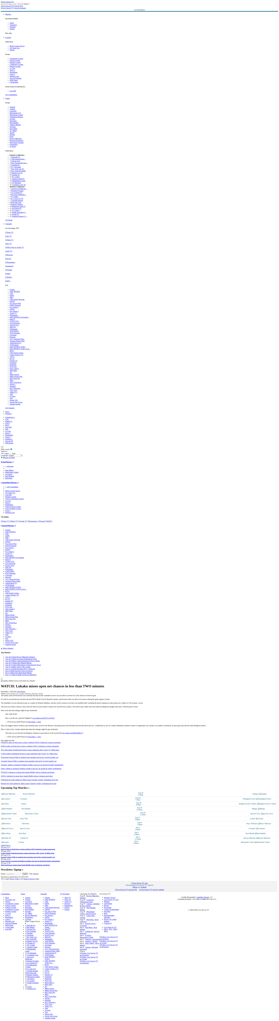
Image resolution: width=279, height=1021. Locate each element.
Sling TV (67, 898)
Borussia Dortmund (16, 141)
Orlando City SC (17, 173)
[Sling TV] (14, 521)
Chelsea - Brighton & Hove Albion (90, 905)
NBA (106, 929)
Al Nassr (13, 146)
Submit (25, 874)
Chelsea (12, 109)
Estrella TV (14, 361)
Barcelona (13, 121)
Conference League (16, 64)
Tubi (11, 394)
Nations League (15, 62)
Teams (7, 98)
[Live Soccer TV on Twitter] (90, 959)
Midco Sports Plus (16, 376)
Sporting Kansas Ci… (19, 216)
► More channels (7, 648)
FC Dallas (14, 197)
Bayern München (16, 139)
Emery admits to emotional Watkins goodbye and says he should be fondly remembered (30, 861)
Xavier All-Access (16, 402)
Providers (107, 911)
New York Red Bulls (18, 171)
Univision (13, 335)
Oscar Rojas (21, 691)
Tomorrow (13, 25)
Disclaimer (107, 907)
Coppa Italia (14, 82)
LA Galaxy (16, 210)
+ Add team (9, 466)
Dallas (28, 967)
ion (11, 373)
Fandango (13, 363)
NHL (115, 929)
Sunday (12, 29)
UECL (7, 423)
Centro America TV (16, 355)
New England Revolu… (19, 163)
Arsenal (12, 107)
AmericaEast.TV (15, 343)
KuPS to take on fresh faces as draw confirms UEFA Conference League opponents (28, 849)
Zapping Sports (15, 404)
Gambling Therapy (202, 897)
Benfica (12, 135)
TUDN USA (14, 321)
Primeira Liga (14, 76)
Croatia (21, 693)
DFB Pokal (14, 80)
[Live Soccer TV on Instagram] (90, 963)
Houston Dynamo (17, 191)
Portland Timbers (17, 204)
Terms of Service (29, 879)
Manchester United (16, 115)
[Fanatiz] (41, 521)
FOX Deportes (15, 333)
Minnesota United (33, 977)
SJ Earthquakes (31, 965)
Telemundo (13, 329)
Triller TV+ (14, 392)
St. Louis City (31, 969)
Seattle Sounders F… (19, 212)
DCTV (12, 359)
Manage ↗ (10, 462)
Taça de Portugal (15, 78)
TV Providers (65, 894)
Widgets (107, 902)
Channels (8, 224)
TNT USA (13, 390)
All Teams (8, 220)
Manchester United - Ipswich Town (88, 913)
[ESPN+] (49, 521)
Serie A (12, 70)
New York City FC (17, 169)
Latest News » (6, 845)
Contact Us (108, 923)
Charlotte (29, 933)
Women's (8, 414)
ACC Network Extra (17, 339)
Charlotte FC (15, 165)
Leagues (8, 37)
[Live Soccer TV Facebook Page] (90, 955)
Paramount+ (14, 315)
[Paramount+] (33, 521)
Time (13, 453)
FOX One (13, 367)
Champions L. (10, 417)
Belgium (28, 693)
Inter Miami (30, 927)
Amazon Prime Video (17, 341)
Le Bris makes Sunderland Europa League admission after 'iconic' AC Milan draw (27, 853)
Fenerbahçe (14, 144)
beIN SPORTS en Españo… (19, 317)
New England (31, 931)
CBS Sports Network (17, 299)
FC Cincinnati (16, 167)
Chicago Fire (15, 161)
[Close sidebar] (2, 679)
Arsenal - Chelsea (91, 941)
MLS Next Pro (15, 378)
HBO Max (13, 371)
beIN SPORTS (15, 291)
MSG (11, 380)
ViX (11, 398)
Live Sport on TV (110, 927)
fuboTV (12, 319)
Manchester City (15, 113)
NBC (11, 297)
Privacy (106, 905)
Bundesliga (13, 72)
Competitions (6, 483)
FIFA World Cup (12, 693)
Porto (11, 137)
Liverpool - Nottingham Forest (87, 901)
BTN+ (12, 351)
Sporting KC (31, 989)
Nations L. (9, 421)
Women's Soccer (109, 898)
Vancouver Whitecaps (29, 958)
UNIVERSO (14, 331)
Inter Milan (13, 129)
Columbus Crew (33, 955)
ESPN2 (12, 301)
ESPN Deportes (15, 305)
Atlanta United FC (18, 179)
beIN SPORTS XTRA (17, 347)
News (7, 412)
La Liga (12, 68)
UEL (7, 419)
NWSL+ (13, 384)
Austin (29, 987)
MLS (7, 425)
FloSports (13, 365)
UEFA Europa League (13, 507)
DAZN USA (14, 325)
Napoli (12, 133)
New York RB (31, 939)
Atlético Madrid (15, 125)
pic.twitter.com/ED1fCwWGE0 (43, 718)
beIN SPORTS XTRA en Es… (16, 589)
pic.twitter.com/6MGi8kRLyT (72, 733)
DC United (16, 177)
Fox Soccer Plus (15, 303)
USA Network (15, 323)
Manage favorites (8, 458)
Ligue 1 (12, 74)
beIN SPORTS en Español (14, 558)
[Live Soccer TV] (7, 2)
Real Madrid (14, 123)
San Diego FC (17, 208)
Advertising (108, 904)
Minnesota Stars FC (19, 206)
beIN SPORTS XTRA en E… (20, 349)
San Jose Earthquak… (18, 195)
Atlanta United (32, 947)
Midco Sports (14, 375)
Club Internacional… (18, 159)
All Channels (9, 408)
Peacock (12, 337)
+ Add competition (11, 487)
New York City (31, 937)
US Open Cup (15, 48)
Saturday (13, 27)
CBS (11, 293)
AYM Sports (14, 345)
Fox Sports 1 (14, 307)
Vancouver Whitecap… (19, 189)
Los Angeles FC (16, 193)
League (6, 453)
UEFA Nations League (13, 509)
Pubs (105, 913)
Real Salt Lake (16, 202)
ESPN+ (12, 309)
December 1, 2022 (34, 722)
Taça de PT (9, 441)
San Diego (30, 979)
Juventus (13, 127)
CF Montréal (16, 183)
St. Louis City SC (17, 199)
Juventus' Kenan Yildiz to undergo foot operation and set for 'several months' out (28, 857)
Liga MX (13, 91)
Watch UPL (14, 400)
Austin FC (15, 214)
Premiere (13, 386)
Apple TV (13, 313)
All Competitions (11, 95)
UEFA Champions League (14, 499)
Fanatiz (12, 290)
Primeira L (9, 439)
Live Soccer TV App (111, 900)
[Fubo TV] (5, 521)
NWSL (12, 50)
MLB (106, 931)
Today (12, 23)
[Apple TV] (22, 521)
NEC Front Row (15, 382)
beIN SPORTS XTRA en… (50, 962)
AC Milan (13, 131)
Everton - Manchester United (86, 936)
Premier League (15, 66)
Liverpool (13, 111)
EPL (6, 429)
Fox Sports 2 (14, 311)
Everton (12, 119)
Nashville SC (15, 157)
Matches (8, 14)
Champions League (16, 59)
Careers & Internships (111, 909)
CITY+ (12, 357)
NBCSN (13, 327)
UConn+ (13, 396)
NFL (110, 929)
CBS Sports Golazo (16, 353)
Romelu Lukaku (37, 693)
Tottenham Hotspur (16, 117)
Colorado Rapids (17, 200)
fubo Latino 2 (14, 369)
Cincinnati (29, 935)
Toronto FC (16, 175)
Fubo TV (67, 900)
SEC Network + (15, 388)
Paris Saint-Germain (17, 143)
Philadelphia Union (18, 181)
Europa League (15, 60)
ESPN (12, 295)
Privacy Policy (15, 879)
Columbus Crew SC (19, 185)
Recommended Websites (109, 916)
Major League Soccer (17, 46)
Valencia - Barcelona (92, 939)
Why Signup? (34, 874)
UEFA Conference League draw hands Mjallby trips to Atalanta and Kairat (25, 865)
